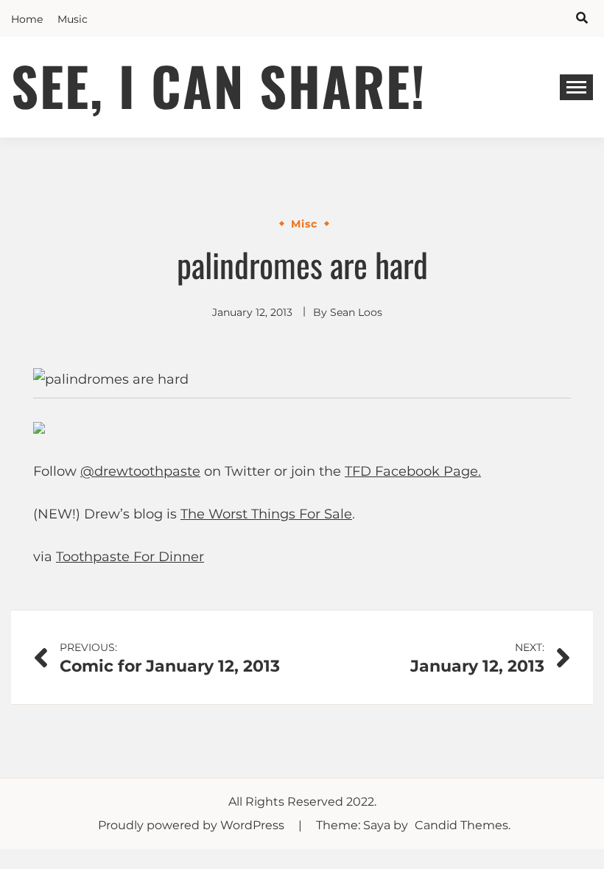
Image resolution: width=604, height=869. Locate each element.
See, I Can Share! (218, 85)
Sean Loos (356, 312)
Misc (304, 224)
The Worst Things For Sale (266, 514)
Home (27, 19)
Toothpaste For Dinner (130, 557)
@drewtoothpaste (140, 471)
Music (72, 19)
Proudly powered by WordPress (192, 825)
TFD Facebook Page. (413, 471)
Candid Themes (461, 825)
